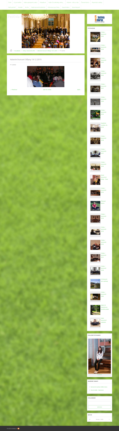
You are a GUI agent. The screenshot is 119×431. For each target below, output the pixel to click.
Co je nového (17, 2)
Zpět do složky (47, 89)
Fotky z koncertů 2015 (29, 51)
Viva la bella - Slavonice (97, 390)
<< (90, 419)
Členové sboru (85, 2)
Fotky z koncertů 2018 (103, 138)
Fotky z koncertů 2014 (103, 216)
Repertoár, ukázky (97, 2)
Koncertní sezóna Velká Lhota (99, 387)
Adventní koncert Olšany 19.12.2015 (47, 51)
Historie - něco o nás (72, 2)
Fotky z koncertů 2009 (103, 294)
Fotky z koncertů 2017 (103, 151)
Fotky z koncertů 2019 (103, 112)
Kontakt (20, 7)
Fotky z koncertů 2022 (103, 73)
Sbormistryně (76, 7)
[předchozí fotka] (13, 76)
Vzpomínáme (65, 7)
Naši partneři (12, 7)
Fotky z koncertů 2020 (103, 99)
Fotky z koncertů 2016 (103, 164)
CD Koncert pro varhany (104, 280)
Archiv (27, 7)
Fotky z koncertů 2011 (103, 255)
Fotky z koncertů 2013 (103, 229)
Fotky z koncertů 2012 (103, 242)
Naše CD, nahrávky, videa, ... (56, 2)
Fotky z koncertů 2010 (103, 268)
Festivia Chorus (19, 16)
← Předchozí (13, 89)
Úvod (9, 2)
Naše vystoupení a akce (30, 2)
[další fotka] (79, 76)
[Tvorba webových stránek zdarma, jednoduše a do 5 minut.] (18, 428)
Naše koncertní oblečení (38, 7)
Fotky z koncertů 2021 (103, 86)
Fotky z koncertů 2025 (103, 34)
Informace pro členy (53, 7)
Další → (79, 89)
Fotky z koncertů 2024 (103, 47)
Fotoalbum (43, 2)
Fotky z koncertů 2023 (103, 60)
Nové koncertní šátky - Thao (104, 177)
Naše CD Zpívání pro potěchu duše (105, 307)
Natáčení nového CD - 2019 (104, 125)
